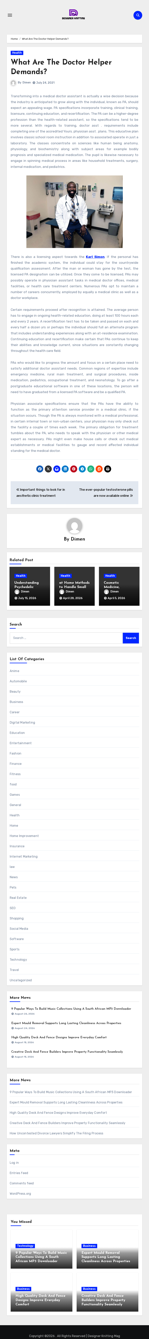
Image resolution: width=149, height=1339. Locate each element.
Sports (14, 949)
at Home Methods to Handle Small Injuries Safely (74, 587)
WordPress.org (20, 1193)
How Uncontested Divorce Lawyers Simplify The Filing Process (56, 1133)
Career (15, 712)
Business (16, 702)
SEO (13, 908)
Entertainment (21, 743)
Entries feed (19, 1173)
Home (14, 825)
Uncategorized (21, 980)
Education (17, 733)
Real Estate (18, 898)
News (14, 877)
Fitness (15, 774)
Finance (16, 764)
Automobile (18, 681)
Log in (14, 1163)
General (15, 805)
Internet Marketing (24, 856)
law (12, 867)
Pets (13, 887)
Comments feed (22, 1183)
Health (17, 52)
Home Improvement (24, 836)
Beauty (15, 691)
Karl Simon (95, 257)
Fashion (15, 753)
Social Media (19, 929)
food (13, 784)
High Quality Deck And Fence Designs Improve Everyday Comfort (59, 1037)
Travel (14, 970)
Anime (14, 671)
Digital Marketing (22, 722)
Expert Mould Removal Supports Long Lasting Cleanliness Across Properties (66, 1023)
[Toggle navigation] (10, 15)
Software (17, 939)
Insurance (17, 846)
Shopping (17, 918)
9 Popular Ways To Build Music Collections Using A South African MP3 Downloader (71, 1008)
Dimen (27, 82)
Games (15, 795)
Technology (18, 959)
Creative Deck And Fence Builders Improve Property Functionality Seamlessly (67, 1051)
